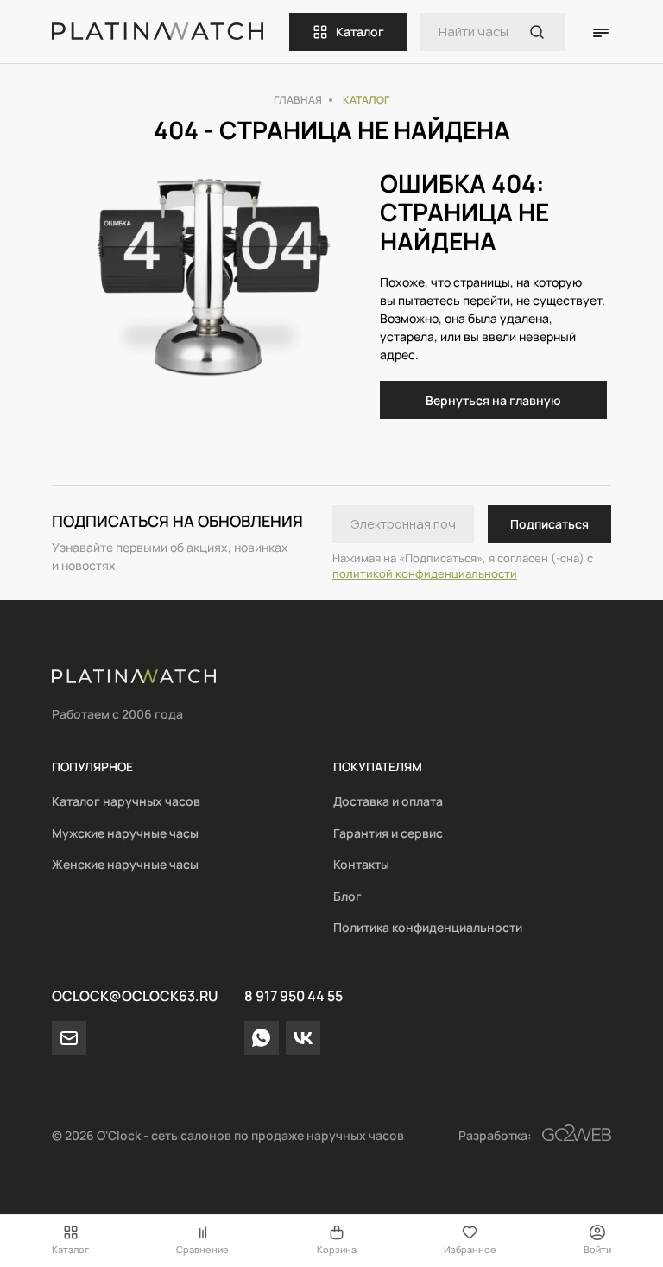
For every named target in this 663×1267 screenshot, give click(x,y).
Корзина (337, 1249)
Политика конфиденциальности (427, 927)
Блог (347, 896)
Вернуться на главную (493, 400)
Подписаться (549, 524)
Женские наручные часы (125, 864)
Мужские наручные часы (125, 833)
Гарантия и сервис (388, 833)
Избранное (470, 1249)
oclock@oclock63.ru (135, 995)
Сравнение (202, 1249)
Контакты (361, 864)
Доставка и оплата (388, 801)
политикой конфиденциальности (424, 573)
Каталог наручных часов (126, 801)
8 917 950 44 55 (293, 995)
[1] (537, 32)
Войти (597, 1249)
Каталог (360, 31)
